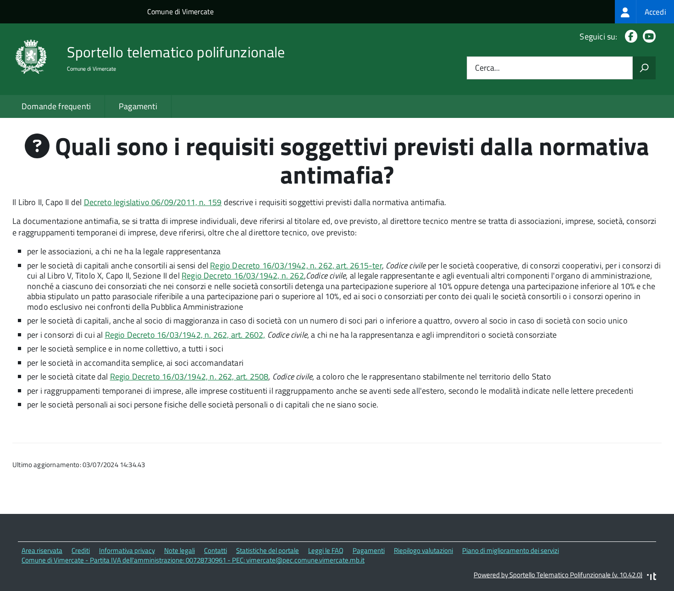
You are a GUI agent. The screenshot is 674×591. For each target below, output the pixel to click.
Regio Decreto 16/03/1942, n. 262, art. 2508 (189, 376)
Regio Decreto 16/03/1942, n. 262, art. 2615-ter (295, 265)
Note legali (179, 550)
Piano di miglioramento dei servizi (510, 550)
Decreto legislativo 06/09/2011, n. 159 (153, 202)
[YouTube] (647, 36)
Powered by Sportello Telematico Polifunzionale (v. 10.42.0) (558, 574)
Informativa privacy (127, 550)
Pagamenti (138, 106)
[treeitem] (644, 11)
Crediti (81, 550)
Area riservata (42, 550)
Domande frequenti (56, 106)
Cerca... (487, 68)
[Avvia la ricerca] (644, 67)
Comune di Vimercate (180, 11)
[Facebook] (629, 36)
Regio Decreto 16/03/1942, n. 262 (243, 275)
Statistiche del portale (267, 550)
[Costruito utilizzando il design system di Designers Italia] (651, 577)
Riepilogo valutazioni (423, 550)
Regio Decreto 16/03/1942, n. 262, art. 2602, (185, 335)
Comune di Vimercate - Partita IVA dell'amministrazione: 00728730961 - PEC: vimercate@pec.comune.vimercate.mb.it (193, 560)
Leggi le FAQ (325, 550)
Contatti (215, 550)
